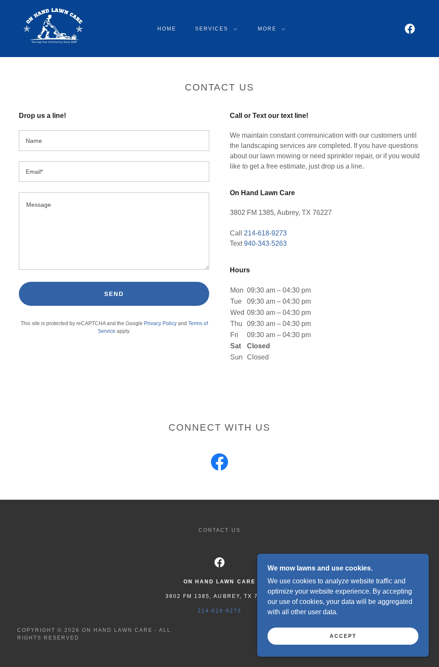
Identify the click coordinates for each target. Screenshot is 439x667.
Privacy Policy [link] (160, 323)
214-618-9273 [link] (265, 233)
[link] (55, 28)
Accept (343, 636)
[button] (214, 29)
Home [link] (166, 29)
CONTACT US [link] (219, 530)
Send (114, 293)
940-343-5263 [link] (265, 243)
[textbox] (114, 140)
